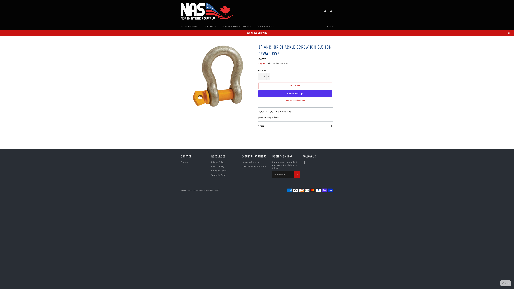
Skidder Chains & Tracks (236, 26)
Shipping (262, 63)
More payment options (295, 100)
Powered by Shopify (211, 190)
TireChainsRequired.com (254, 166)
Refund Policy (217, 166)
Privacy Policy (217, 162)
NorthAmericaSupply (195, 190)
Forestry (210, 26)
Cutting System (189, 26)
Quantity (262, 70)
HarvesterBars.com (251, 162)
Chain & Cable (265, 26)
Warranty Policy (218, 175)
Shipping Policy (218, 170)
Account (330, 26)
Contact (184, 162)
